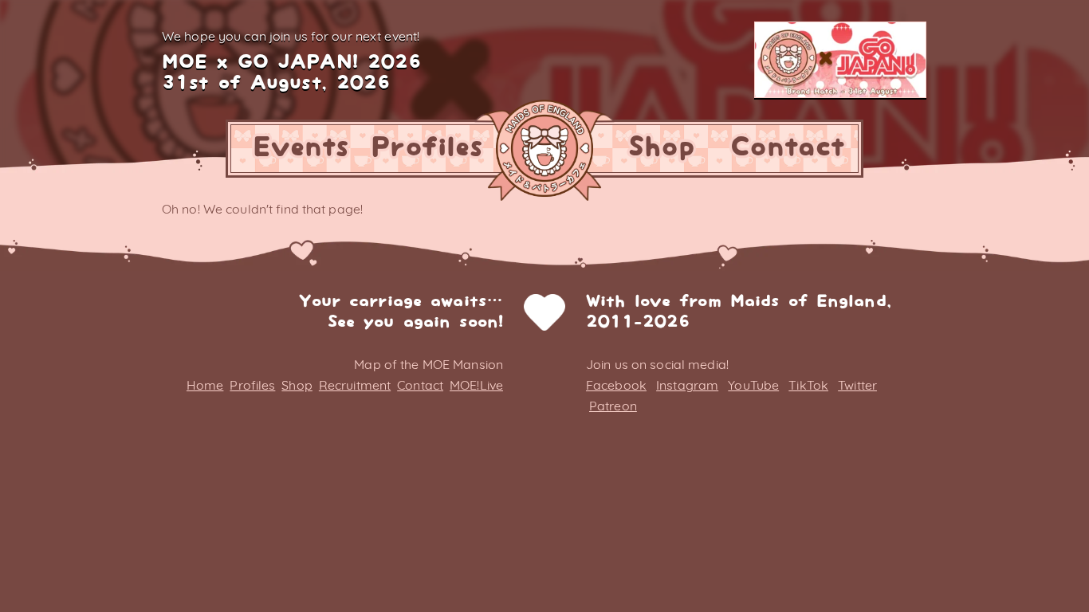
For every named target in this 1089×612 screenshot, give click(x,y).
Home (205, 385)
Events (301, 148)
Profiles (427, 148)
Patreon (613, 406)
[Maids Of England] (544, 148)
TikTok (808, 385)
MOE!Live (476, 385)
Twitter (857, 385)
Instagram (687, 385)
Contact (787, 148)
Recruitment (355, 385)
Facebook (616, 385)
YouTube (753, 385)
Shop (661, 148)
